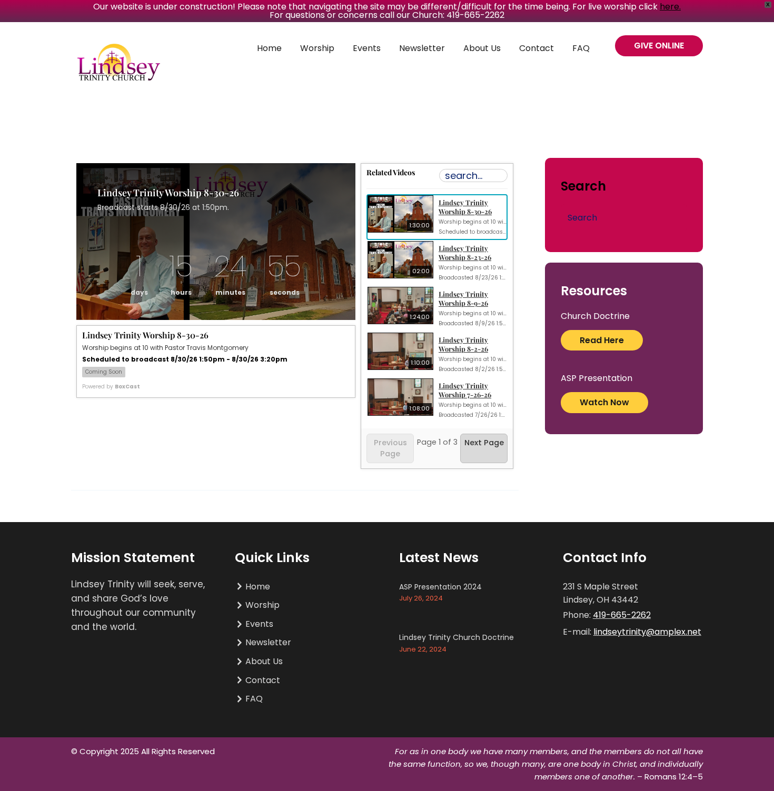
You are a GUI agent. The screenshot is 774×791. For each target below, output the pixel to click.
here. (670, 7)
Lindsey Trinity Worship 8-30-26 (465, 207)
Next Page (484, 442)
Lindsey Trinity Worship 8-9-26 (463, 298)
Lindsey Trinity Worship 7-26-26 (465, 390)
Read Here (602, 340)
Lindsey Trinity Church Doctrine (456, 637)
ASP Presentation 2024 (440, 587)
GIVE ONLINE (659, 45)
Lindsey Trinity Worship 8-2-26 (463, 344)
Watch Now (604, 402)
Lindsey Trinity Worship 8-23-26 (465, 253)
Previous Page (390, 448)
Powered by (111, 387)
